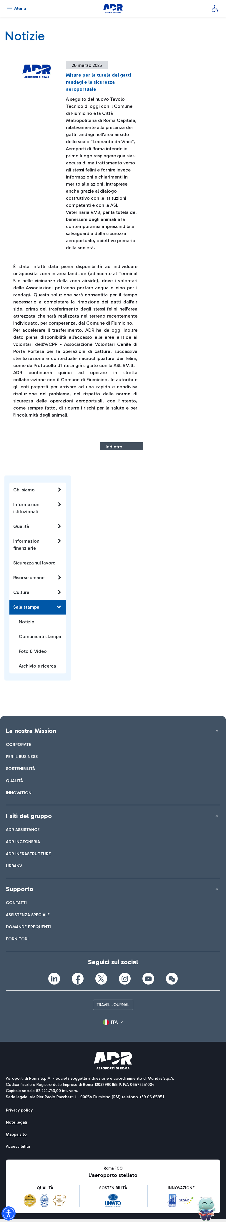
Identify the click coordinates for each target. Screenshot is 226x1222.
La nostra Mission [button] (31, 731)
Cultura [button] (21, 592)
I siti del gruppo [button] (29, 816)
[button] (113, 1022)
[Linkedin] (54, 979)
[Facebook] (78, 979)
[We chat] (172, 979)
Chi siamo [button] (24, 490)
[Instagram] (125, 979)
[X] (101, 979)
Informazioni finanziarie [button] (27, 544)
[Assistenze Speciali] (215, 9)
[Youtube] (148, 979)
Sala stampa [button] (26, 607)
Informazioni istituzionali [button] (27, 508)
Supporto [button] (19, 889)
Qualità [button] (21, 526)
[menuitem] (18, 745)
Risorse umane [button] (28, 577)
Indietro (114, 447)
